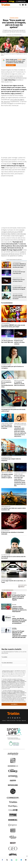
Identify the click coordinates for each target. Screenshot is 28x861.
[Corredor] (12, 797)
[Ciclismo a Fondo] (12, 815)
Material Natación (14, 628)
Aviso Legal (16, 680)
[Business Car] (13, 766)
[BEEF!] (13, 843)
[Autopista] (13, 754)
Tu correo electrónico (7, 662)
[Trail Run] (13, 806)
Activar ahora (10, 65)
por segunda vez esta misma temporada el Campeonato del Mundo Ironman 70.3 (14, 78)
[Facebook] (2, 860)
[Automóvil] (13, 776)
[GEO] (13, 848)
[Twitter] (7, 860)
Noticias (14, 593)
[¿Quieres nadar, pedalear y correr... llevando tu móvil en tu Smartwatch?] (6, 607)
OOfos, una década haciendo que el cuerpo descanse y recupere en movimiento (19, 620)
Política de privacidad (11, 720)
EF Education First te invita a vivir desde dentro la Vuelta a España (18, 597)
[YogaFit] (13, 810)
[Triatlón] (12, 802)
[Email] (25, 860)
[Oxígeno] (13, 825)
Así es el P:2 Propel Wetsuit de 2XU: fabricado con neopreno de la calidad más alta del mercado (19, 634)
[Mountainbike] (4, 1)
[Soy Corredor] (21, 1)
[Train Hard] (13, 830)
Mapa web (24, 720)
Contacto (4, 720)
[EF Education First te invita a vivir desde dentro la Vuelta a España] (6, 595)
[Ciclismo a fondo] (11, 1)
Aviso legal (18, 720)
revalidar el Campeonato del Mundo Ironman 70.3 (13, 253)
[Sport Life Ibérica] (14, 732)
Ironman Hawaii (14, 18)
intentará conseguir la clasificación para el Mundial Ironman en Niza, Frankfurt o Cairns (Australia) (13, 232)
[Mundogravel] (13, 854)
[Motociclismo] (12, 785)
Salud (13, 616)
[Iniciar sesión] (23, 5)
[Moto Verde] (13, 781)
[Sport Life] (13, 791)
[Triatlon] (5, 5)
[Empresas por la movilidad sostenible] (14, 743)
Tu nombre (4, 657)
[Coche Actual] (13, 760)
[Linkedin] (11, 860)
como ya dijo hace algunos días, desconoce (12, 100)
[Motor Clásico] (13, 771)
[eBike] (13, 837)
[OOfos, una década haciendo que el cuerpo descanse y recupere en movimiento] (6, 618)
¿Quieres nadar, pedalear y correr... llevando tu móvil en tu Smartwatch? (19, 609)
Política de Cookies (12, 681)
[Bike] (13, 820)
